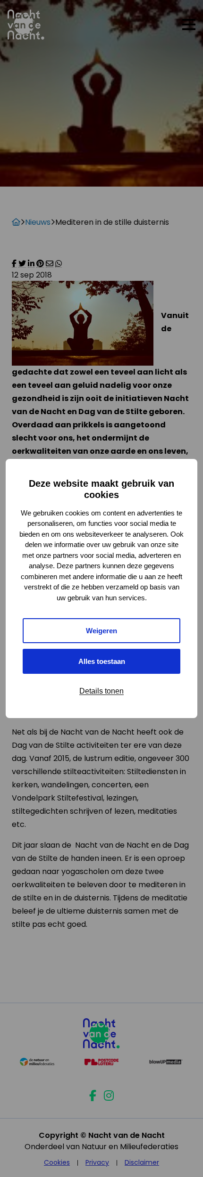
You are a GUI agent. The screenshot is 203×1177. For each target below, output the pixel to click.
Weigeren (101, 631)
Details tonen (101, 691)
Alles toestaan (101, 661)
